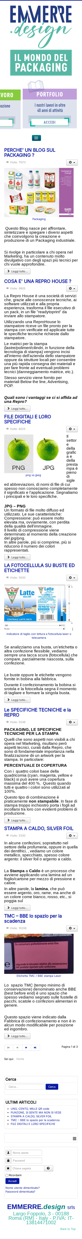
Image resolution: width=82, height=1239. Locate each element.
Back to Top (68, 1229)
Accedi (12, 1181)
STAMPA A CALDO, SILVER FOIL (38, 828)
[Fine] (35, 1048)
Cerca (52, 1087)
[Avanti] (26, 1048)
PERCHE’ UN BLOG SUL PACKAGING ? (29, 152)
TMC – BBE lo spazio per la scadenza (33, 918)
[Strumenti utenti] (72, 162)
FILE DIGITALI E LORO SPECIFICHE (27, 419)
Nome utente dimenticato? (22, 1187)
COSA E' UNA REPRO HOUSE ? (37, 281)
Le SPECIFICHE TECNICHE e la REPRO (37, 712)
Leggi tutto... (19, 271)
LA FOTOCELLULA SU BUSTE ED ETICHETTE (39, 568)
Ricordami (15, 1175)
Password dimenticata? (20, 1191)
